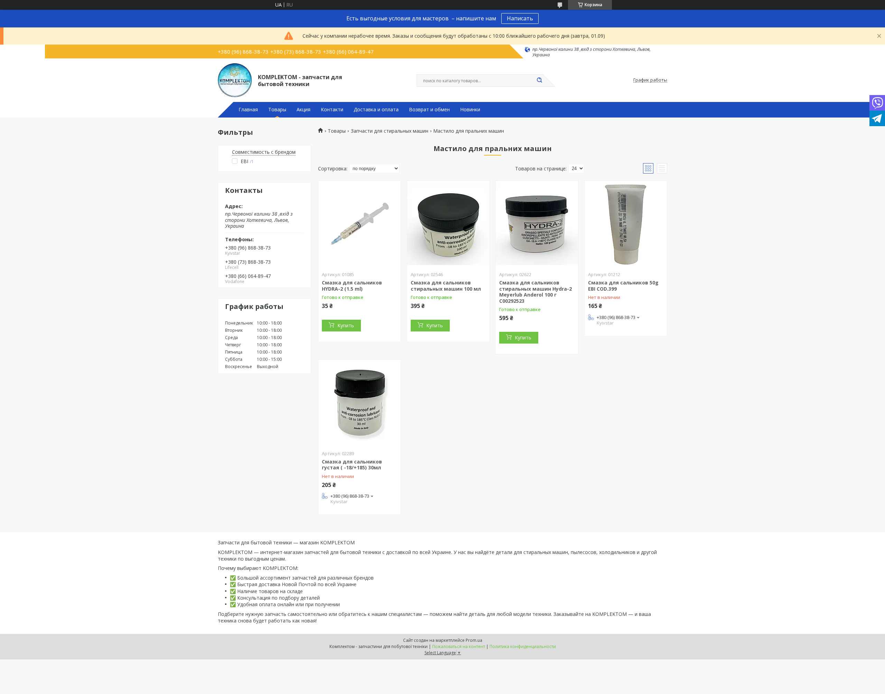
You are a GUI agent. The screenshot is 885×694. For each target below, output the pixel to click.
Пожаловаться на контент (458, 646)
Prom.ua (474, 640)
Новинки (470, 109)
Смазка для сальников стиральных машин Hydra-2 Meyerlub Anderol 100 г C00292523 (535, 291)
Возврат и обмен (429, 109)
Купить (345, 325)
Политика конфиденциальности (523, 646)
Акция (303, 109)
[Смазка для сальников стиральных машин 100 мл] (448, 224)
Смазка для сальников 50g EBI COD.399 (623, 285)
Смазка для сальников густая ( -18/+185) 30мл (352, 464)
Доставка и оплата (376, 109)
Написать (520, 18)
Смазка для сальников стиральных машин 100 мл (446, 285)
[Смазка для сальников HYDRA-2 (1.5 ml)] (359, 224)
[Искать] (539, 80)
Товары (277, 109)
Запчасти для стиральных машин (389, 131)
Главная (248, 109)
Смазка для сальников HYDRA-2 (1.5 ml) (352, 285)
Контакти (332, 109)
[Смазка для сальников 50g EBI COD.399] (626, 224)
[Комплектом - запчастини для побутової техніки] (235, 80)
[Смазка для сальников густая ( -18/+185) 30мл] (359, 403)
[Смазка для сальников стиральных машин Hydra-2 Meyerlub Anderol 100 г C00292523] (537, 224)
